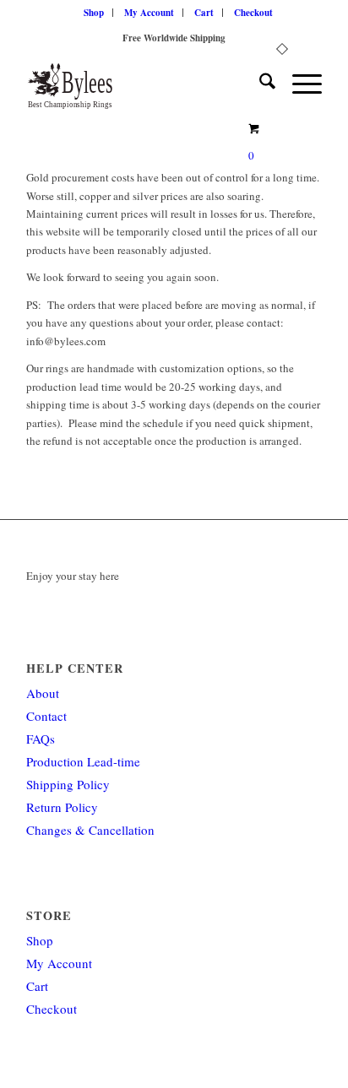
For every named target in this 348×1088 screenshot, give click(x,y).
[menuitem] (94, 12)
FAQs (40, 738)
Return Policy (62, 806)
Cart (204, 12)
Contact (46, 715)
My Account (149, 12)
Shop (94, 12)
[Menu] (298, 83)
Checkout (253, 12)
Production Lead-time (83, 761)
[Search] (258, 83)
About (42, 693)
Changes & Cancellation (90, 829)
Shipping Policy (68, 784)
